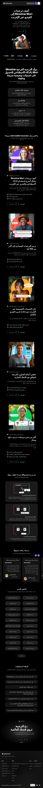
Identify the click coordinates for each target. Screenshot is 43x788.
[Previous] (36, 555)
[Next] (38, 555)
